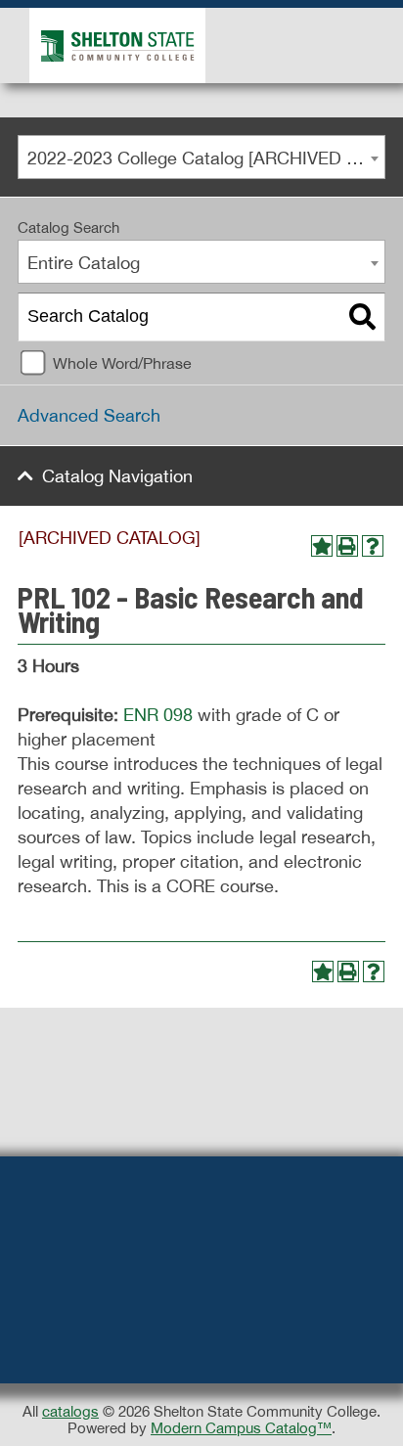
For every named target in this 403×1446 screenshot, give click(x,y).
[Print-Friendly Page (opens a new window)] (347, 546)
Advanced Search (89, 415)
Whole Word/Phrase (122, 363)
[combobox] (201, 157)
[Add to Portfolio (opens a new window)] (322, 546)
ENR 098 (158, 714)
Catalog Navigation (117, 476)
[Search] (362, 317)
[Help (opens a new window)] (372, 546)
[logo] (113, 44)
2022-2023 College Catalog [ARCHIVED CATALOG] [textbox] (205, 158)
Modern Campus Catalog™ (241, 1428)
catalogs (70, 1411)
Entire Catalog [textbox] (83, 262)
